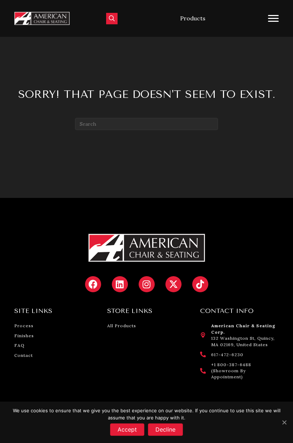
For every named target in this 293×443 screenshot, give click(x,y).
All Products (121, 325)
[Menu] (273, 19)
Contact (23, 355)
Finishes (24, 335)
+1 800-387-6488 (231, 364)
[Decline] (284, 422)
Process (24, 325)
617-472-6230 (227, 354)
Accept (127, 429)
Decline (165, 429)
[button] (193, 18)
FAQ (19, 345)
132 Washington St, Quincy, (243, 338)
